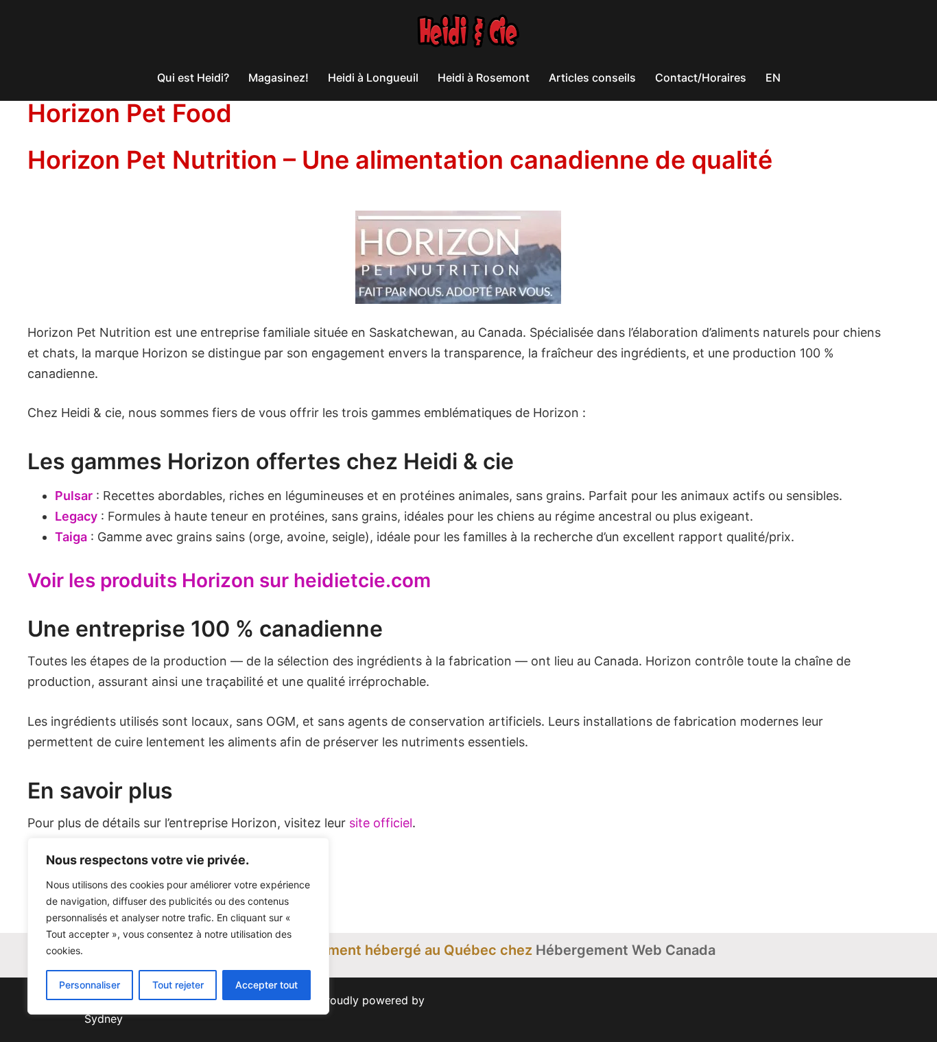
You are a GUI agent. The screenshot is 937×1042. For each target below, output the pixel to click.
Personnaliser (89, 985)
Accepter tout (266, 985)
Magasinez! (278, 77)
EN (773, 77)
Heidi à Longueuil (373, 77)
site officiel (380, 823)
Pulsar (74, 495)
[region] (178, 926)
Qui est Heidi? (193, 77)
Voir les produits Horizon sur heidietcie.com (229, 580)
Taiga (71, 537)
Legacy (76, 516)
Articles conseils (592, 77)
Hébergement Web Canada (625, 950)
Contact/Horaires (700, 77)
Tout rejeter (178, 985)
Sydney (103, 1019)
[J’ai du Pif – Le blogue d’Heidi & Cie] (468, 35)
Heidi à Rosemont (484, 77)
